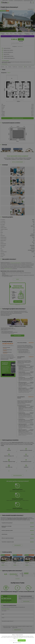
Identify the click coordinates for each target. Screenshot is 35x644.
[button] (17, 642)
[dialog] (17, 322)
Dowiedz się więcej (19, 638)
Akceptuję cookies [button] (22, 640)
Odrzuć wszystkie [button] (13, 640)
